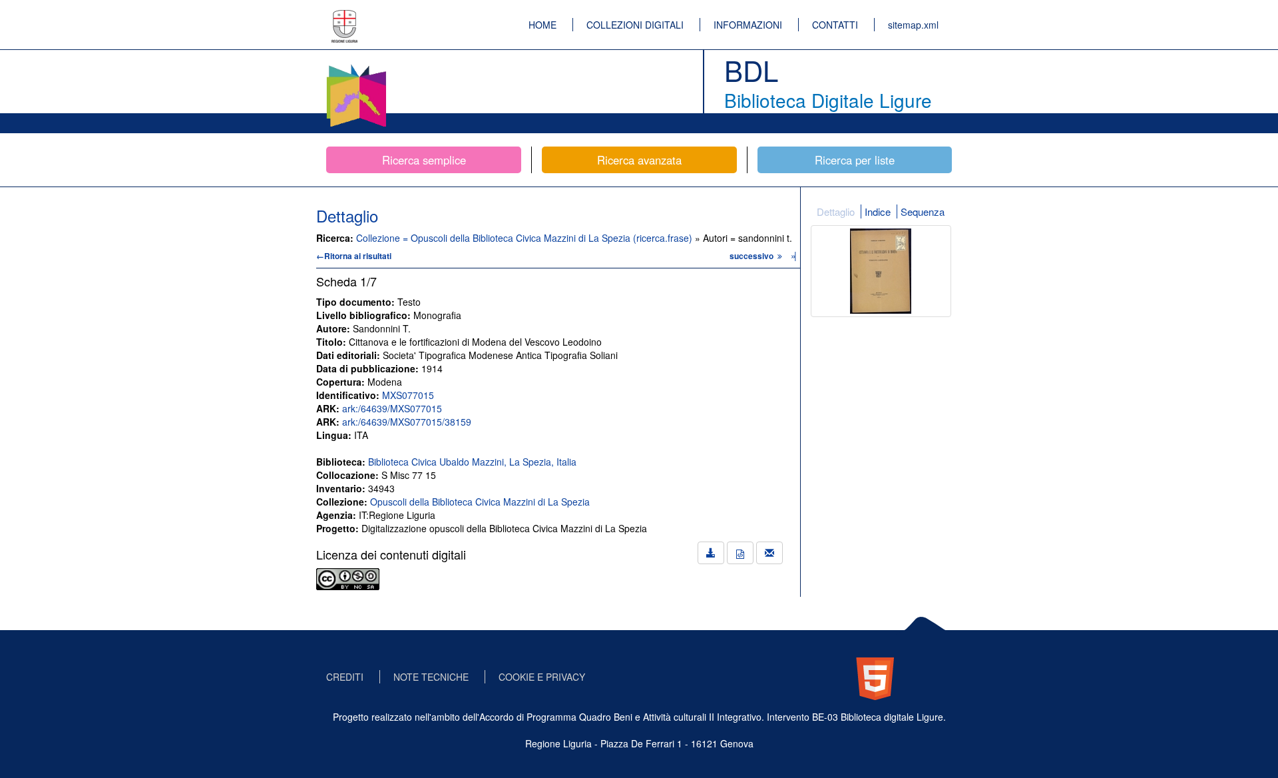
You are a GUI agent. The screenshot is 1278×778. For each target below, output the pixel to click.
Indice (878, 211)
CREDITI (344, 676)
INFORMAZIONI (748, 24)
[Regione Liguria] (344, 16)
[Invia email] (769, 553)
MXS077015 (408, 395)
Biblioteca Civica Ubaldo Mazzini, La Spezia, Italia (472, 461)
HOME (542, 24)
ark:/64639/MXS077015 (392, 408)
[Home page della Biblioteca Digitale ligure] (356, 66)
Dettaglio (836, 211)
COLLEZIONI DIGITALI (635, 24)
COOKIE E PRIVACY (542, 676)
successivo (752, 256)
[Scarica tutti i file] (711, 553)
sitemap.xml (913, 24)
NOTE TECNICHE (431, 676)
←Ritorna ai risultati (353, 256)
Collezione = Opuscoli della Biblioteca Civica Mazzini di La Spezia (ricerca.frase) (525, 237)
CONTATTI (835, 24)
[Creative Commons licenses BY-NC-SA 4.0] (347, 577)
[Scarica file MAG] (740, 553)
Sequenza (923, 211)
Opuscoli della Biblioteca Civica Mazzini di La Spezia (480, 501)
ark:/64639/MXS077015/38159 (406, 421)
